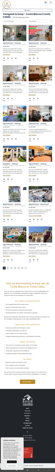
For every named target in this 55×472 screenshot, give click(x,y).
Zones (27, 418)
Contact (27, 425)
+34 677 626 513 (28, 435)
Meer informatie (13, 458)
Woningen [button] (27, 413)
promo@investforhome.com (28, 440)
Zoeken (28, 10)
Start (27, 408)
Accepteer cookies (12, 461)
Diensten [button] (27, 416)
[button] (14, 21)
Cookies (36, 465)
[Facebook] (27, 432)
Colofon (27, 465)
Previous (4, 33)
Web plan (40, 465)
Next (24, 33)
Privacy (31, 465)
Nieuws (27, 420)
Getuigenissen (27, 423)
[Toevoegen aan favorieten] (25, 27)
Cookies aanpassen (12, 465)
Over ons (27, 411)
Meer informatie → (27, 381)
